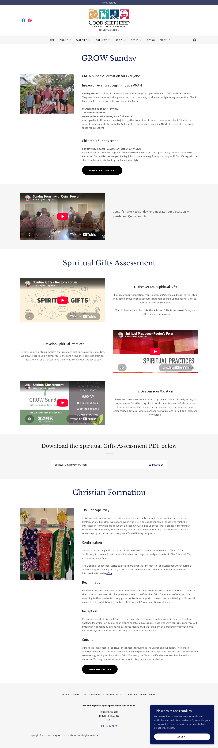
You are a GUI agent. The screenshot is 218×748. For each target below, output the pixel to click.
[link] (23, 20)
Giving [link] (151, 40)
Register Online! (102, 170)
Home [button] (65, 694)
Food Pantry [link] (128, 694)
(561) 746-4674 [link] (109, 725)
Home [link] (51, 40)
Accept (182, 736)
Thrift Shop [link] (148, 694)
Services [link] (95, 694)
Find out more (99, 669)
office (109, 573)
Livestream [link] (110, 694)
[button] (65, 40)
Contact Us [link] (79, 694)
